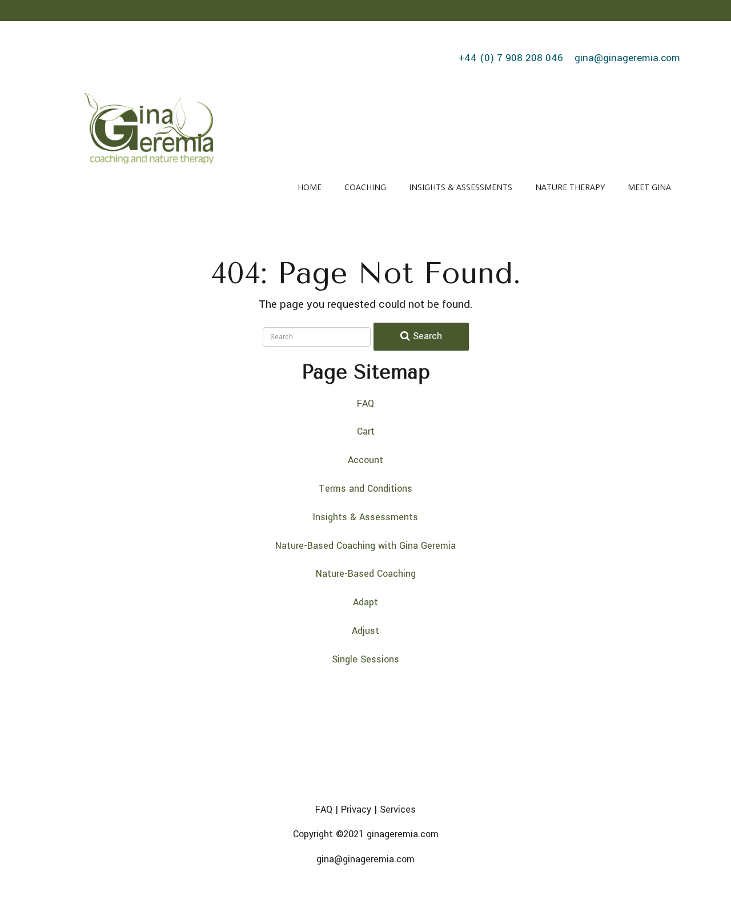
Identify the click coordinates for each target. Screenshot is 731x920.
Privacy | (360, 809)
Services (398, 809)
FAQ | (326, 809)
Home (310, 187)
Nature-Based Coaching (366, 573)
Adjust (365, 630)
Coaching (365, 187)
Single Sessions (365, 659)
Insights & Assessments (460, 187)
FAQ (365, 403)
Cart (366, 431)
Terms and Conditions (365, 488)
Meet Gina (649, 187)
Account (365, 460)
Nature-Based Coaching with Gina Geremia (365, 545)
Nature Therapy (570, 187)
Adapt (365, 602)
